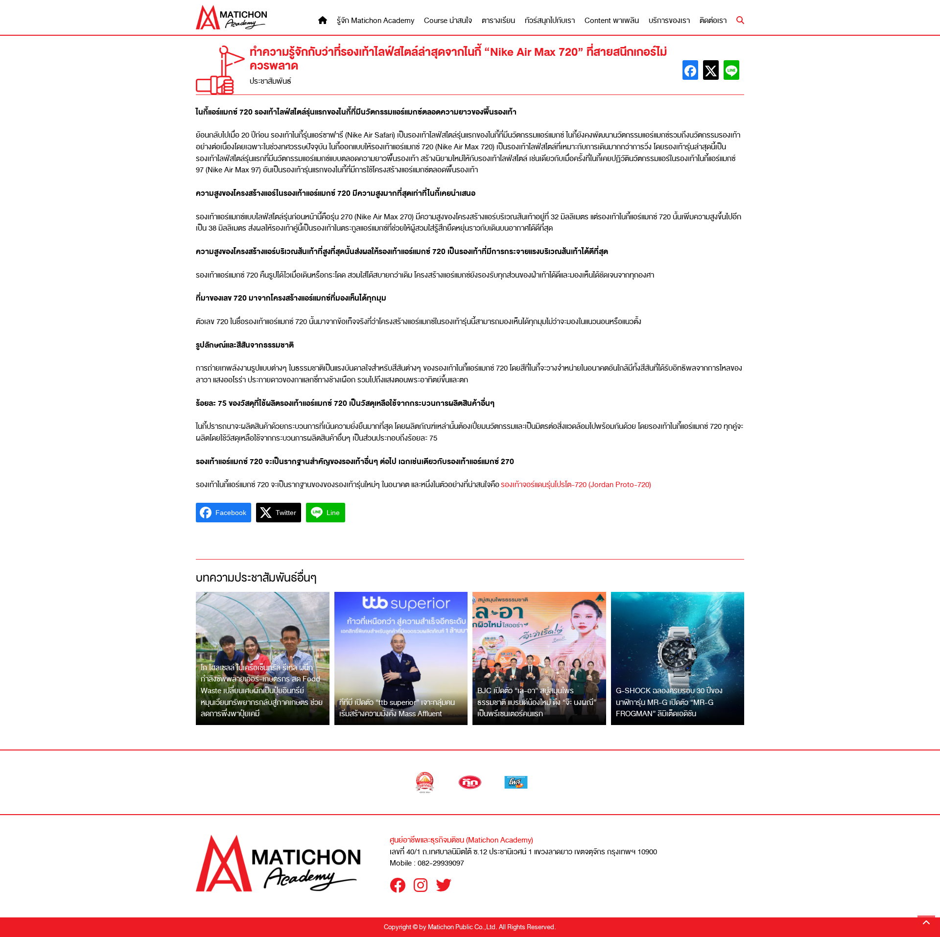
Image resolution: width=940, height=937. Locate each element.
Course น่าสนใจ (448, 20)
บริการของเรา (669, 20)
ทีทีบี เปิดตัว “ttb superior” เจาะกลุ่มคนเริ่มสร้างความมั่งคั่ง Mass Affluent (397, 708)
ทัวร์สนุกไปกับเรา (550, 20)
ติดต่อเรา (713, 20)
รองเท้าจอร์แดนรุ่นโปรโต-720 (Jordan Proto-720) (576, 485)
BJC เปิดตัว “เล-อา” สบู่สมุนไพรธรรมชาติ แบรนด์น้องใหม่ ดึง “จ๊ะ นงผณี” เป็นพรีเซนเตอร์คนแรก (536, 702)
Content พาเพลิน (612, 20)
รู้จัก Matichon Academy (375, 20)
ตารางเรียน (498, 20)
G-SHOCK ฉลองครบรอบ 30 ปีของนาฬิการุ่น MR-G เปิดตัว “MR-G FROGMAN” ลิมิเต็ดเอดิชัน (669, 702)
